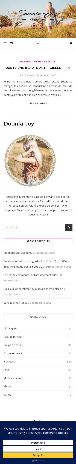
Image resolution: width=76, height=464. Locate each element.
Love (7, 370)
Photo (7, 386)
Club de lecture (13, 336)
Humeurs (26, 61)
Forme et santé (13, 353)
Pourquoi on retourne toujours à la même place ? (33, 288)
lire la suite (38, 103)
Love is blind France (15, 302)
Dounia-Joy (38, 13)
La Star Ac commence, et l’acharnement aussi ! (31, 275)
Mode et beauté (45, 61)
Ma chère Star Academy (18, 252)
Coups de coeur (13, 345)
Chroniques (10, 328)
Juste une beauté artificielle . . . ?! (38, 68)
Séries (7, 394)
